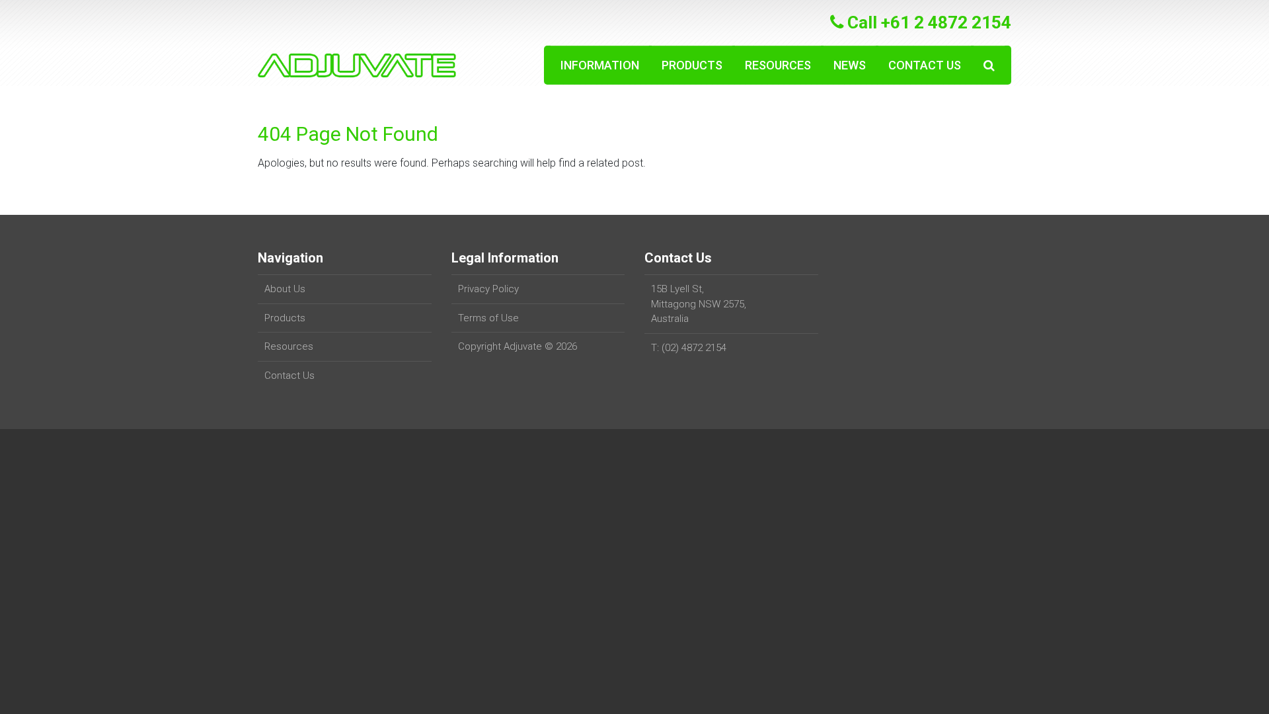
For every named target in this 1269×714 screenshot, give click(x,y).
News (849, 65)
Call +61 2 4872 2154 (927, 22)
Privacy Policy (488, 289)
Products (692, 65)
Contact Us (924, 65)
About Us (284, 289)
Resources (778, 65)
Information (599, 65)
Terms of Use (488, 318)
